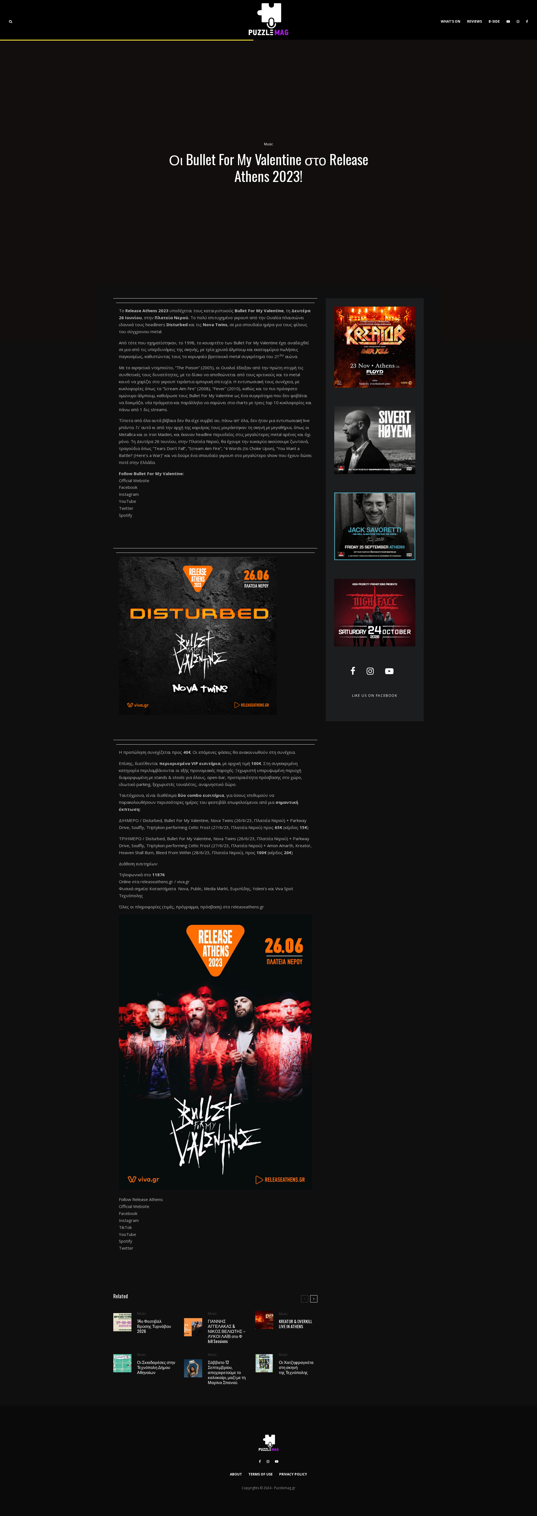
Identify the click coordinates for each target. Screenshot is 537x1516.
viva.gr (183, 881)
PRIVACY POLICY (293, 1474)
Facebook (128, 487)
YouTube (127, 501)
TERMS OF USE (260, 1474)
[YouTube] (508, 20)
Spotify (125, 515)
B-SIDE (494, 21)
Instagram (129, 494)
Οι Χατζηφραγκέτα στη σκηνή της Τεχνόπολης (296, 1367)
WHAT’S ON (450, 21)
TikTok (125, 1227)
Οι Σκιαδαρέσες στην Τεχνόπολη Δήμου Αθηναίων (156, 1367)
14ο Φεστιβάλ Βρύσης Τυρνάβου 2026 (154, 1325)
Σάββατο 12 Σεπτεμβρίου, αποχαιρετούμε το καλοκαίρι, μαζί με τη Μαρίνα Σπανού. (227, 1372)
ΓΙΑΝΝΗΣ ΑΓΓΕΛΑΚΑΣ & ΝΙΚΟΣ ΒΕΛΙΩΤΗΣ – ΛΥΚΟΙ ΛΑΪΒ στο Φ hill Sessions (227, 1331)
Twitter (126, 508)
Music (268, 144)
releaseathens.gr (156, 881)
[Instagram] (518, 20)
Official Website (134, 480)
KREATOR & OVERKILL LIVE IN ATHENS (295, 1324)
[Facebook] (527, 20)
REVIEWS (474, 21)
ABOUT (236, 1474)
